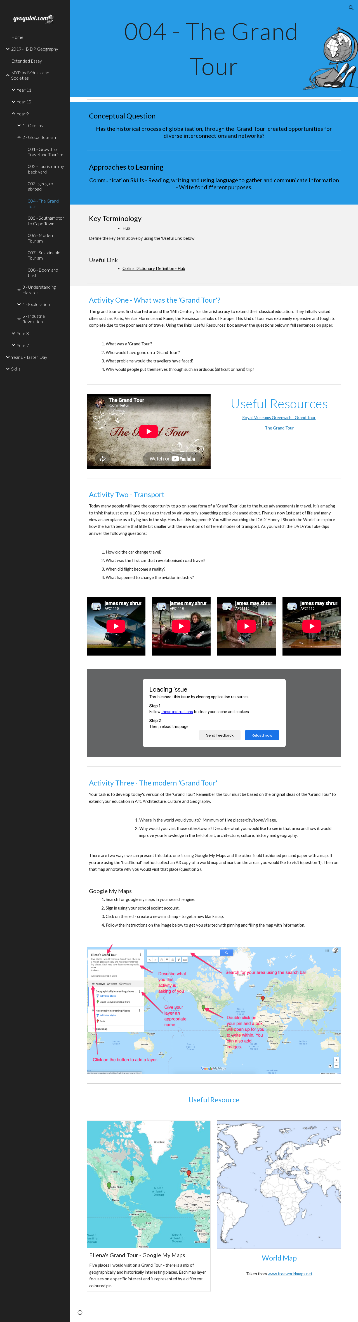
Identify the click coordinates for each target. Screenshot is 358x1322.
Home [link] (17, 37)
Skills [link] (15, 368)
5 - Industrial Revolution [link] (34, 318)
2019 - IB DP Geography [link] (34, 48)
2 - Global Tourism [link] (39, 137)
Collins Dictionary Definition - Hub (154, 268)
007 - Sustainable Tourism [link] (44, 255)
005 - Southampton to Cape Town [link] (46, 220)
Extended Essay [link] (26, 60)
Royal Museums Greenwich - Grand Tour (279, 417)
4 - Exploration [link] (36, 304)
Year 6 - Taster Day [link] (29, 357)
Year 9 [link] (23, 113)
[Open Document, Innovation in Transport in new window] (330, 676)
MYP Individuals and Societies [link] (30, 75)
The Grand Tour (279, 428)
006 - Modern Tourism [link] (41, 237)
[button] (351, 8)
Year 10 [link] (24, 101)
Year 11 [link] (24, 89)
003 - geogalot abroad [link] (41, 186)
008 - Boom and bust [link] (43, 272)
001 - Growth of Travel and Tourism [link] (45, 151)
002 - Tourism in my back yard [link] (46, 168)
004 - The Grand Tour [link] (43, 203)
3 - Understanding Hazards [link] (39, 289)
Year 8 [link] (23, 333)
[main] (214, 48)
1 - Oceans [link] (32, 125)
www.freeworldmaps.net (290, 1273)
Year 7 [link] (23, 345)
